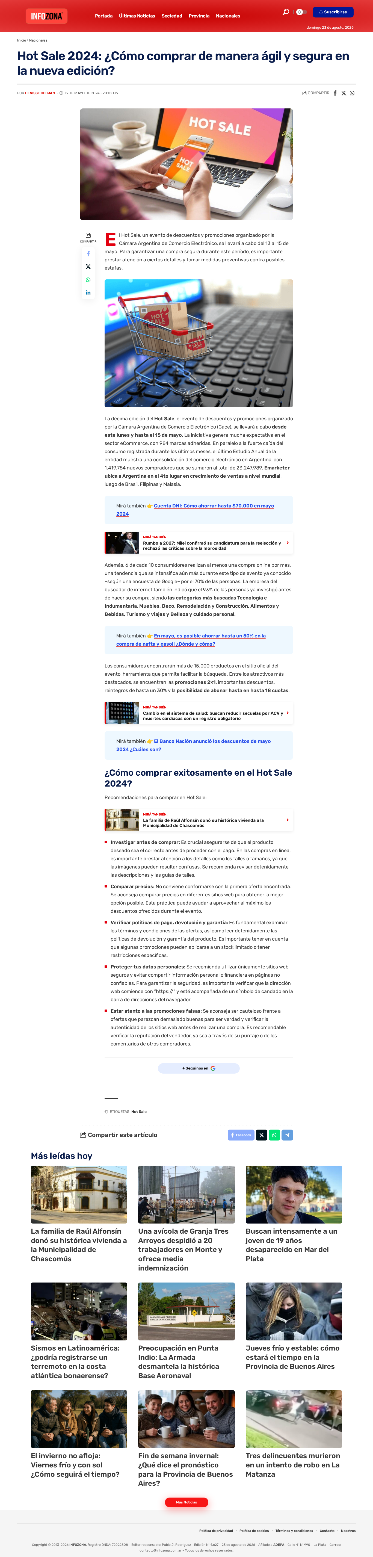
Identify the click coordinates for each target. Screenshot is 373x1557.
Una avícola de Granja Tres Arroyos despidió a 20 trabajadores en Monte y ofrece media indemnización (183, 1249)
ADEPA (278, 1545)
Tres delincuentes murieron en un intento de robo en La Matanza (293, 1465)
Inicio (21, 40)
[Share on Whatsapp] (352, 93)
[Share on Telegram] (287, 1135)
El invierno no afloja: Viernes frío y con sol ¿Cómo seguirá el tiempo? (75, 1465)
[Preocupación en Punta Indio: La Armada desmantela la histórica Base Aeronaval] (186, 1311)
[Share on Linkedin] (88, 293)
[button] (286, 12)
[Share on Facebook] (335, 93)
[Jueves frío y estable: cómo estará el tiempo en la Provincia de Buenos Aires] (294, 1311)
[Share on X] (343, 93)
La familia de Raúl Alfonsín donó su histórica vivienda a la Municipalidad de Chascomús (79, 1245)
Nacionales (38, 40)
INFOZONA (77, 1545)
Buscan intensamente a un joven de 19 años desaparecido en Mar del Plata (292, 1245)
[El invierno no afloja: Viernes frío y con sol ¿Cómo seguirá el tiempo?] (79, 1419)
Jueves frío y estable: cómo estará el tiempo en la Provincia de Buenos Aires (293, 1357)
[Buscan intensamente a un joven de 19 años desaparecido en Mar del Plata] (294, 1195)
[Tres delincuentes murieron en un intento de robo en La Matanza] (294, 1419)
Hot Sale (139, 1111)
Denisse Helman (40, 93)
